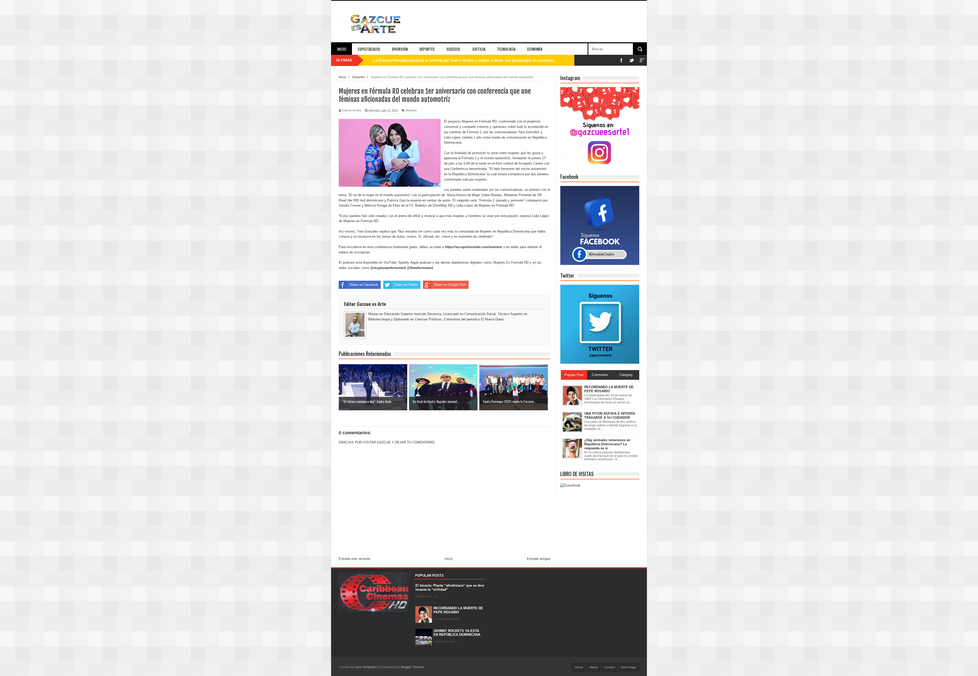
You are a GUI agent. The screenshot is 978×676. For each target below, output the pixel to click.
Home (579, 667)
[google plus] (642, 60)
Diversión (400, 49)
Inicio (341, 49)
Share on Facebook (363, 285)
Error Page (628, 667)
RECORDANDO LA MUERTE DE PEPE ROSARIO (458, 610)
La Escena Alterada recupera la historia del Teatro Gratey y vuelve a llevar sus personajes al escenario (463, 60)
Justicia (478, 49)
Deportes (427, 49)
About (594, 667)
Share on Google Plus (450, 285)
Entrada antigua (538, 559)
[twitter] (632, 60)
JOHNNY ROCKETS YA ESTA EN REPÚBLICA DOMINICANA (456, 633)
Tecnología (506, 49)
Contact (609, 667)
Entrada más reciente (354, 559)
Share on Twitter (406, 285)
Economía (534, 49)
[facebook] (621, 60)
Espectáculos (369, 49)
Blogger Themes (412, 667)
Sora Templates (366, 667)
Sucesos (453, 49)
